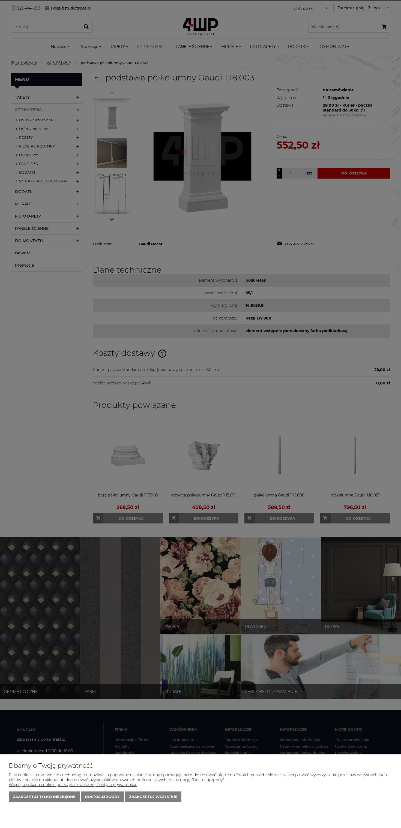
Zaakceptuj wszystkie (153, 796)
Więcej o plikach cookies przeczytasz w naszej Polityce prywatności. (73, 784)
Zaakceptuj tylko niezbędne (44, 796)
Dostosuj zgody (102, 796)
